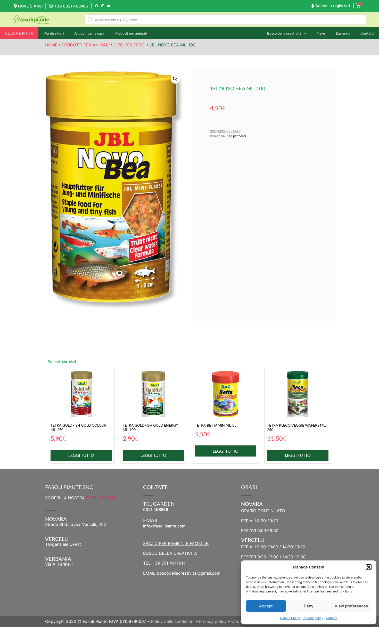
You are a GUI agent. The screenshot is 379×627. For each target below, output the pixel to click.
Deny (309, 606)
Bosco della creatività (284, 33)
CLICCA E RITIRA (19, 33)
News (321, 33)
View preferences (351, 606)
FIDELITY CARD (102, 497)
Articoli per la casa (89, 33)
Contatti (331, 618)
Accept (266, 606)
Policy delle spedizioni (172, 621)
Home (51, 44)
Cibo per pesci (129, 44)
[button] (368, 567)
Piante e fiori (54, 33)
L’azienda (343, 33)
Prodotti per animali (130, 33)
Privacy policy (313, 618)
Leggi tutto (81, 455)
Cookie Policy (290, 618)
